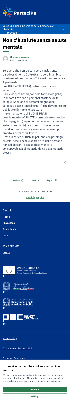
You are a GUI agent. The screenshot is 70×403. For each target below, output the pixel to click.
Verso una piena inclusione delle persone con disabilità (28, 27)
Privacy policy (10, 338)
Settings (35, 396)
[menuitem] (35, 216)
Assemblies (9, 229)
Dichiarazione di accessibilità (17, 348)
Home (6, 216)
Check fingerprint (35, 197)
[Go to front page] (26, 12)
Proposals (11, 32)
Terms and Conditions (14, 358)
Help (5, 235)
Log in (6, 252)
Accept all (35, 389)
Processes (9, 222)
